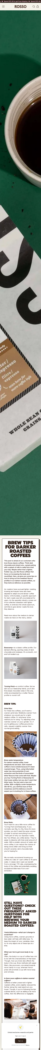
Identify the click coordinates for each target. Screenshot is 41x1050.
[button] (33, 6)
